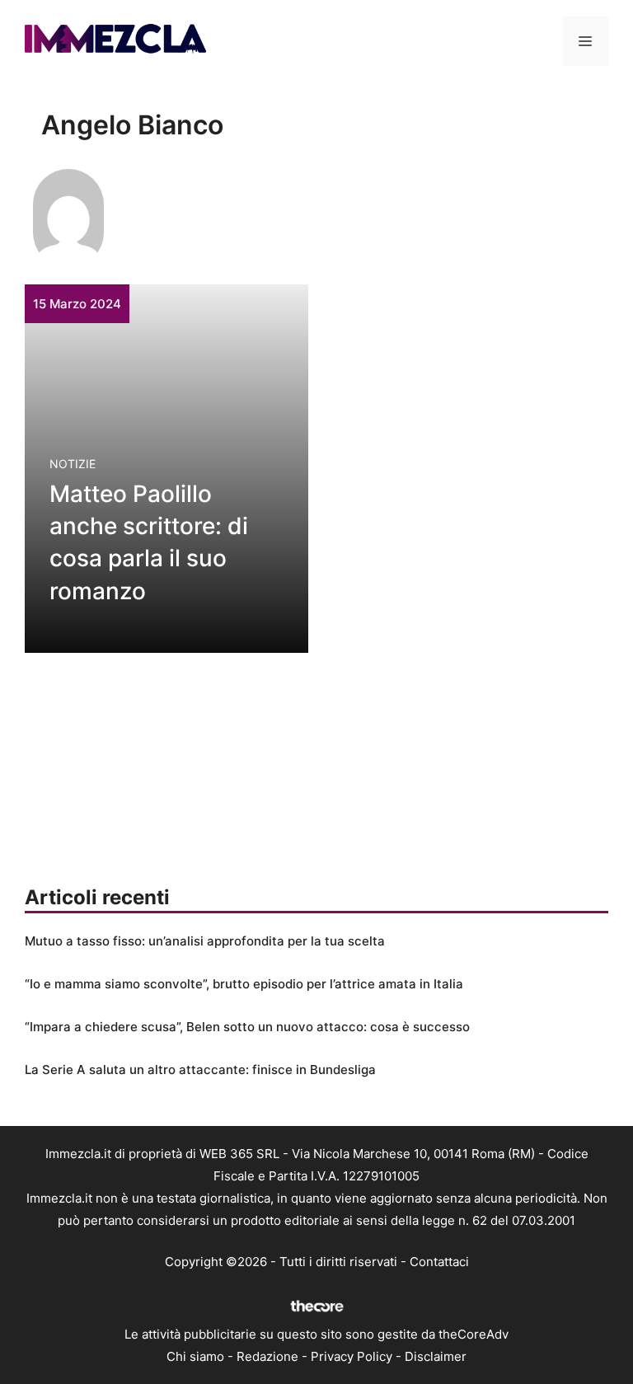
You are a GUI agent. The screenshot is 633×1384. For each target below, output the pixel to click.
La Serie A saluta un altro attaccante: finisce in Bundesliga (200, 1069)
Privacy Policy (351, 1356)
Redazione (267, 1356)
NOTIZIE (72, 464)
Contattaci (439, 1261)
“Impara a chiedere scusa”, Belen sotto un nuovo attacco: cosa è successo (247, 1026)
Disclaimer (436, 1356)
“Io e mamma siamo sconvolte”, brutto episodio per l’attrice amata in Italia (244, 984)
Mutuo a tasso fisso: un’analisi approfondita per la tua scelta (205, 941)
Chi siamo (195, 1356)
